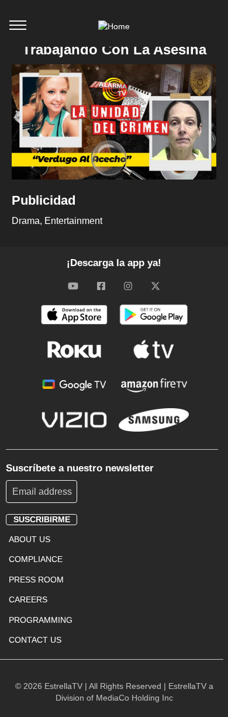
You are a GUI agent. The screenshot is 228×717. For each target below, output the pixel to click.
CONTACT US (35, 639)
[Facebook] (101, 286)
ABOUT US (29, 539)
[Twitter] (155, 286)
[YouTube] (73, 286)
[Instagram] (128, 286)
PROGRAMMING (40, 620)
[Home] (114, 26)
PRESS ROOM (36, 579)
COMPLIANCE (36, 559)
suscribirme (41, 519)
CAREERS (28, 599)
